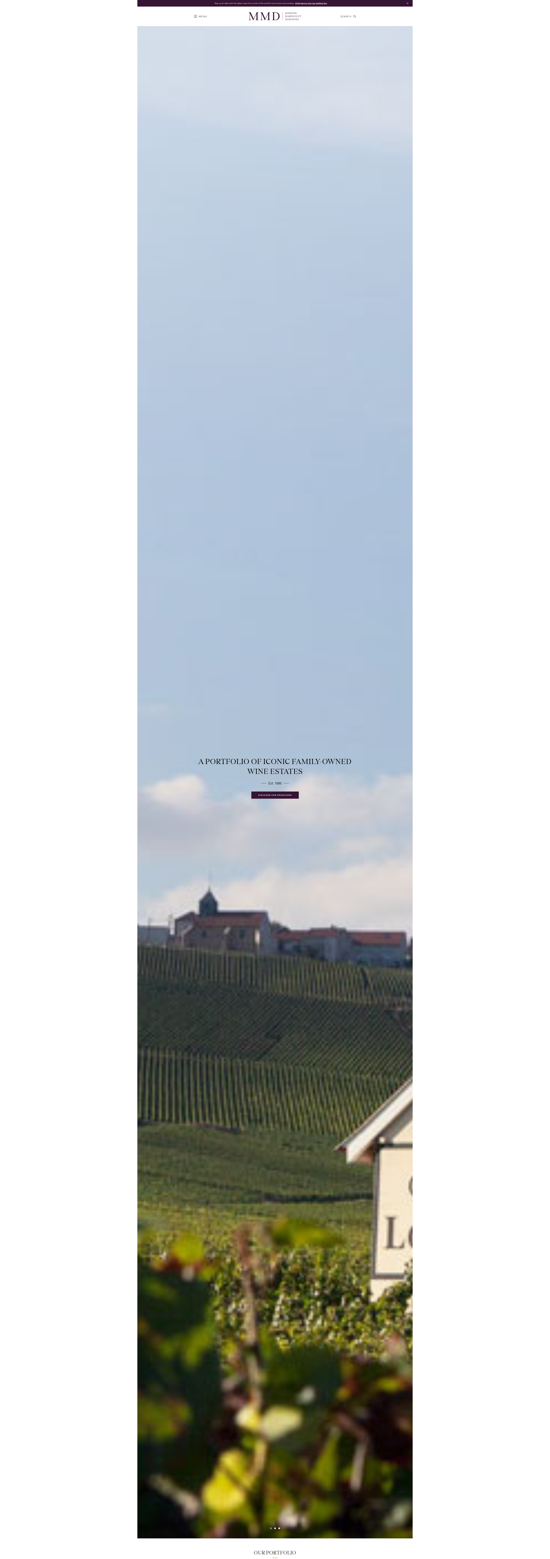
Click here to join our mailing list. (311, 3)
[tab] (271, 1528)
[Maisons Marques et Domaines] (275, 16)
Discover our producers (275, 795)
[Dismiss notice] (407, 3)
